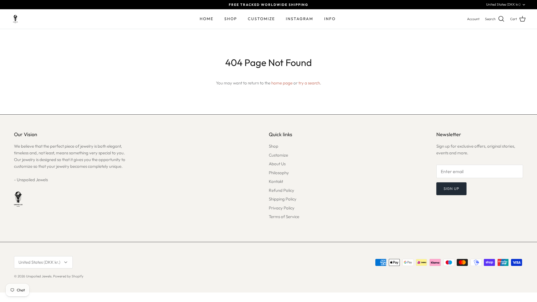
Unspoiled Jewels (38, 276)
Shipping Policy (282, 199)
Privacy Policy (282, 208)
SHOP (230, 18)
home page (282, 83)
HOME (206, 18)
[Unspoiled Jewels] (15, 19)
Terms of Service (284, 216)
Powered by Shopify (68, 276)
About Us (277, 163)
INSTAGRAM (299, 18)
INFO (330, 18)
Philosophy (279, 172)
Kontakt (276, 181)
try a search (309, 83)
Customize (278, 155)
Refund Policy (281, 190)
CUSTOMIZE (261, 18)
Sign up (451, 188)
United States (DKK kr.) (503, 4)
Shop (273, 146)
